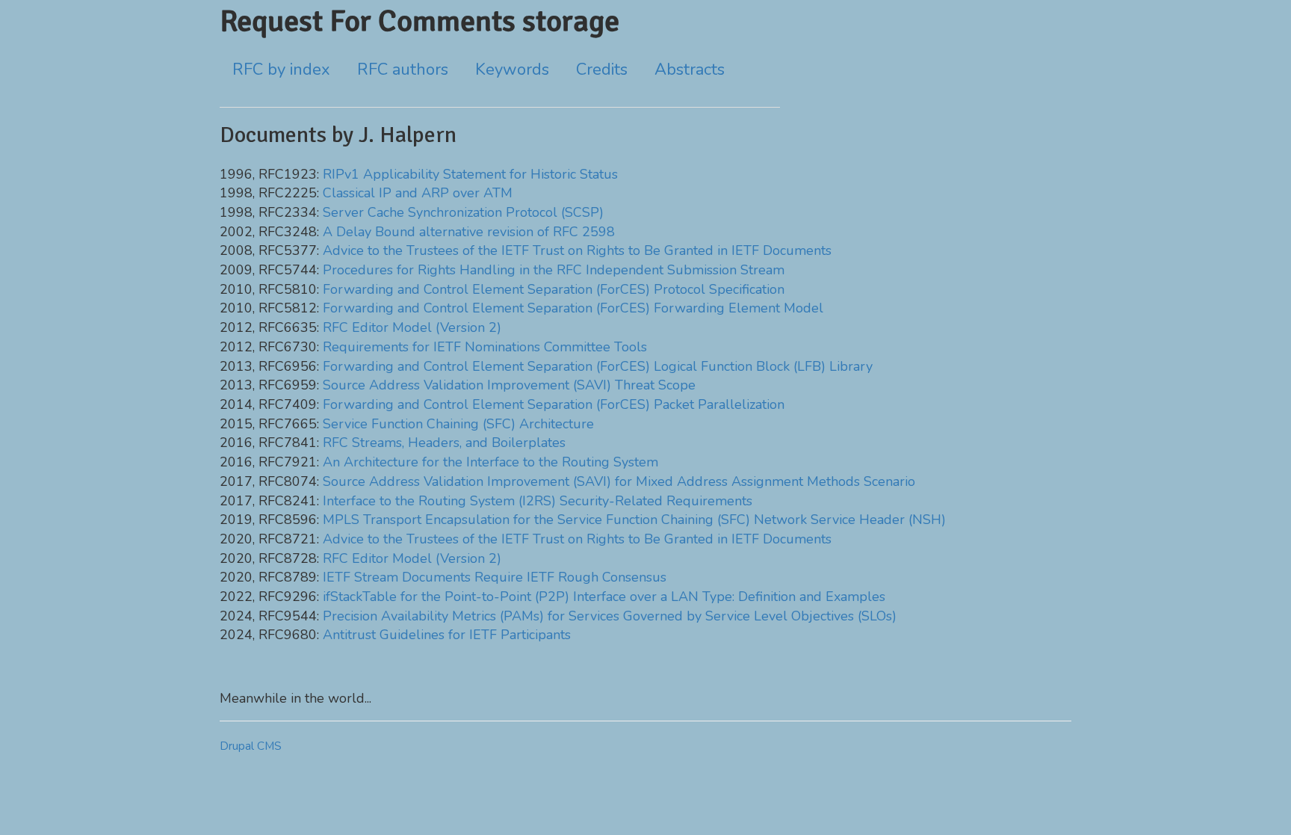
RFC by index (281, 69)
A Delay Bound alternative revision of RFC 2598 (469, 232)
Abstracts (689, 69)
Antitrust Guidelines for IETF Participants (447, 635)
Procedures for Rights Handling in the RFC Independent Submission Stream (553, 270)
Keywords (512, 69)
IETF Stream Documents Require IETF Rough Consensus (494, 577)
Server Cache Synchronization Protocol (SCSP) (463, 212)
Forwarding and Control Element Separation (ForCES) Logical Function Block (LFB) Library (598, 366)
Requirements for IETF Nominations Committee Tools (485, 347)
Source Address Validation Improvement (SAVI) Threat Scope (509, 385)
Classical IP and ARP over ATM (418, 193)
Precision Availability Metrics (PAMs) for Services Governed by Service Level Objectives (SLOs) (610, 616)
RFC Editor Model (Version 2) (412, 327)
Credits (602, 69)
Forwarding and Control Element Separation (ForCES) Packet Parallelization (553, 404)
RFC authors (402, 69)
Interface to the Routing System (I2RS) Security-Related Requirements (537, 501)
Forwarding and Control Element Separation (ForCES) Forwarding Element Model (573, 308)
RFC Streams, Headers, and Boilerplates (444, 443)
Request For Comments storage (419, 21)
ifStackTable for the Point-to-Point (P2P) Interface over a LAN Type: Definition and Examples (604, 597)
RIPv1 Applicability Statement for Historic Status (470, 174)
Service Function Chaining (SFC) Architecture (458, 424)
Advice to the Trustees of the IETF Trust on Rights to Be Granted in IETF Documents (577, 250)
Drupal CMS (251, 746)
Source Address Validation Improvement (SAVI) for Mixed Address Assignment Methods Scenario (619, 481)
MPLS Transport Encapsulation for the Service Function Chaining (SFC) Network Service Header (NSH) (634, 520)
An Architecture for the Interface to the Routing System (490, 462)
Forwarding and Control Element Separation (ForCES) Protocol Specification (553, 289)
